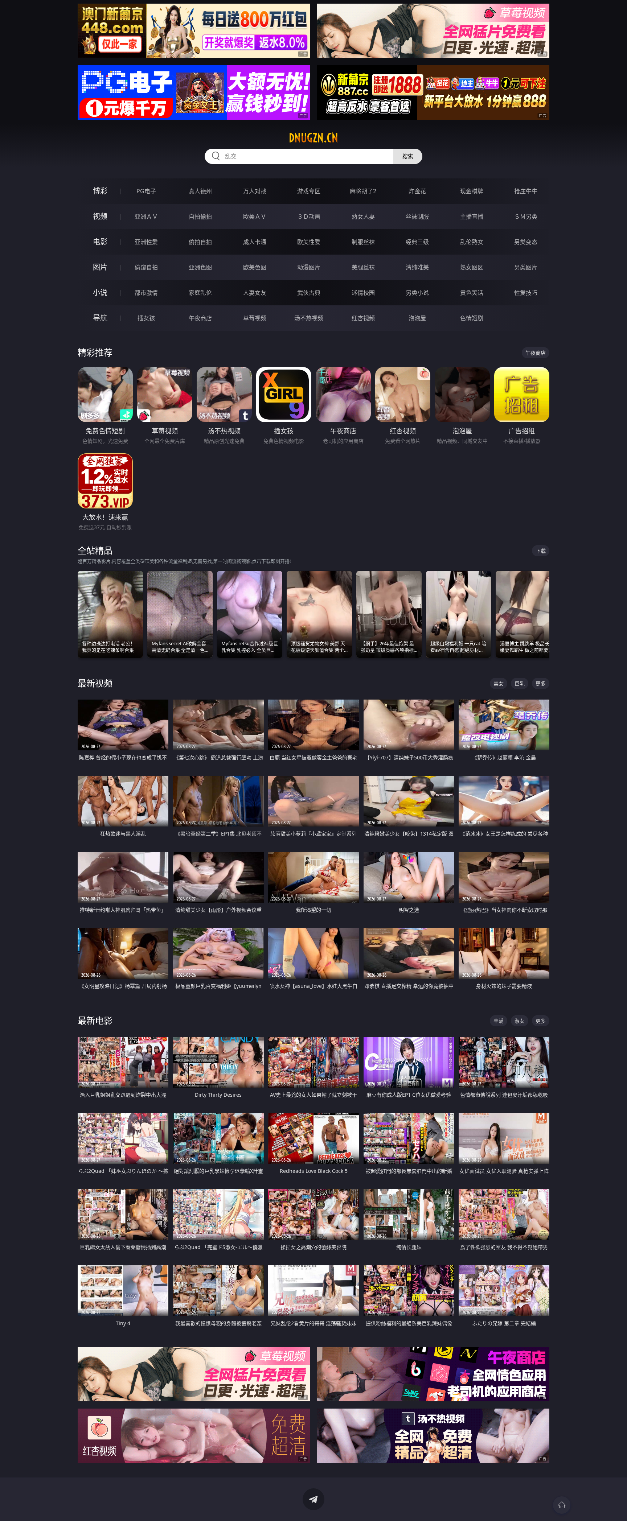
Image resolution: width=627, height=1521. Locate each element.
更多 (541, 683)
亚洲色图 (200, 267)
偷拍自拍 (200, 242)
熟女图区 (471, 267)
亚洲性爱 (146, 242)
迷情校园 (363, 293)
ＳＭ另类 (525, 216)
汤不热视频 (308, 318)
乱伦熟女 (471, 242)
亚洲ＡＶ (146, 216)
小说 (100, 292)
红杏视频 (363, 318)
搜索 (408, 156)
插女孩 (146, 318)
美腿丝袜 (363, 267)
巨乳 (520, 683)
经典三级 (417, 242)
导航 (100, 318)
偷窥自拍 (146, 267)
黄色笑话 (471, 293)
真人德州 (200, 191)
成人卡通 (254, 242)
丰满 (498, 1020)
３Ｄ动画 (308, 216)
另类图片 (525, 267)
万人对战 (254, 191)
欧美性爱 (308, 242)
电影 (100, 242)
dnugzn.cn (313, 138)
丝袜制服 (417, 216)
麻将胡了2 (363, 191)
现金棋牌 (471, 191)
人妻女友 (254, 293)
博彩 (100, 191)
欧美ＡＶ (254, 216)
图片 (100, 267)
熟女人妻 (363, 216)
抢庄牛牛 (525, 191)
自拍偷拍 (200, 216)
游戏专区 (308, 191)
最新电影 (95, 1020)
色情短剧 (471, 318)
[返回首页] (561, 1505)
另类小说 (417, 293)
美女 (498, 683)
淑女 (520, 1020)
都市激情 (146, 293)
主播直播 (471, 216)
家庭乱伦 (200, 293)
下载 (541, 550)
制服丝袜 (363, 242)
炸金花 (417, 191)
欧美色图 (254, 267)
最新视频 (95, 683)
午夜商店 (200, 318)
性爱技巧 (525, 293)
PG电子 (146, 191)
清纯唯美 (417, 267)
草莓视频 (254, 318)
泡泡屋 (417, 318)
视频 (100, 216)
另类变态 (525, 242)
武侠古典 (308, 293)
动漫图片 (308, 267)
